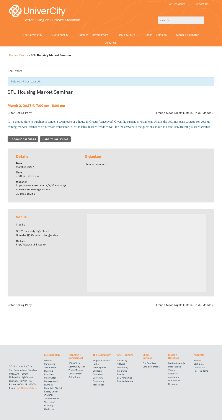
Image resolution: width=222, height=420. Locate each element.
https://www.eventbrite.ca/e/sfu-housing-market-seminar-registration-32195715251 (41, 189)
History (197, 360)
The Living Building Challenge (49, 405)
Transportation (51, 398)
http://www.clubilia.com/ (31, 244)
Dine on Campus (151, 366)
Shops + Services (156, 35)
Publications (174, 366)
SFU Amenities (124, 377)
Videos (171, 370)
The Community (32, 35)
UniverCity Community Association (98, 381)
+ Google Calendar (23, 139)
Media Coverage (176, 363)
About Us (111, 42)
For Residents (176, 4)
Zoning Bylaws (76, 370)
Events (23, 55)
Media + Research (187, 35)
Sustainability (60, 35)
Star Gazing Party (20, 113)
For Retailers (149, 363)
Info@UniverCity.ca (27, 388)
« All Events (15, 71)
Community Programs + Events (123, 371)
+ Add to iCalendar (55, 139)
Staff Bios (199, 363)
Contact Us (202, 4)
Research (173, 383)
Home (12, 55)
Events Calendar (125, 381)
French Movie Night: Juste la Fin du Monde (184, 113)
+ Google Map (49, 235)
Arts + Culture (126, 35)
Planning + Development (93, 35)
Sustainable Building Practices (50, 371)
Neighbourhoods (101, 360)
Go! (208, 20)
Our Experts (174, 380)
